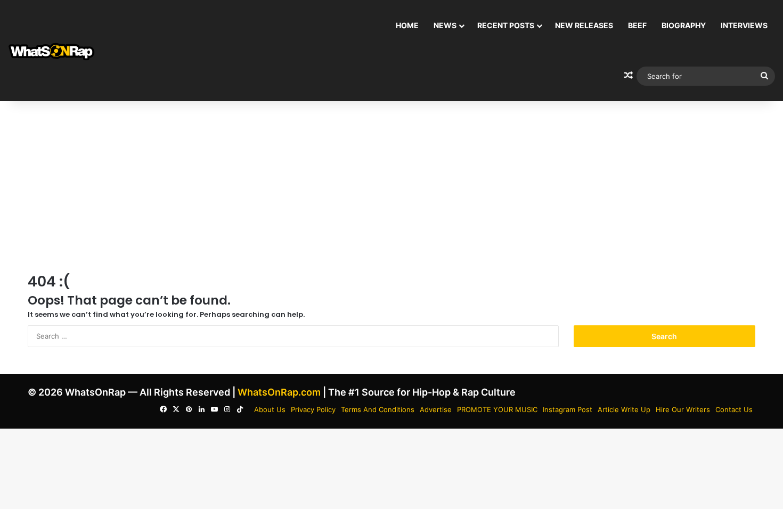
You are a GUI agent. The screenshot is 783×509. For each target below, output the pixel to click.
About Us (270, 409)
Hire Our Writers (683, 409)
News (445, 25)
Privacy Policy (313, 409)
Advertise (436, 409)
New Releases (584, 25)
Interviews (744, 25)
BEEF (637, 25)
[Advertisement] (391, 186)
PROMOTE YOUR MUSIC (497, 409)
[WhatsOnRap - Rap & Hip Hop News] (52, 50)
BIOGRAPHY (684, 25)
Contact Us (734, 409)
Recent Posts (505, 25)
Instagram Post (567, 409)
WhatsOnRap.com (279, 392)
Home (407, 25)
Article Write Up (624, 409)
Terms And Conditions (377, 409)
